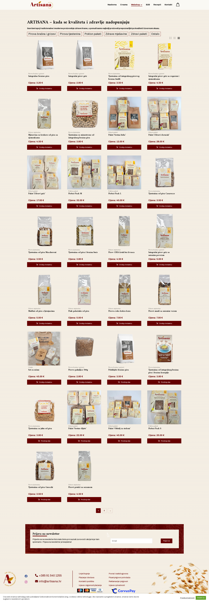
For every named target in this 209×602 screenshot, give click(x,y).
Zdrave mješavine (116, 34)
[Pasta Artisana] (41, 5)
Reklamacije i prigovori (118, 581)
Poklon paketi (93, 34)
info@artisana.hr (50, 581)
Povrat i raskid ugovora (118, 574)
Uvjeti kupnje (84, 574)
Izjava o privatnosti (117, 585)
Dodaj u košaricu (45, 88)
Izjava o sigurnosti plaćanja (90, 585)
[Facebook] (26, 576)
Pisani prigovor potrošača (119, 577)
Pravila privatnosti (187, 598)
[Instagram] (26, 582)
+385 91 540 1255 (50, 575)
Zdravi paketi (139, 34)
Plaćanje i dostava (86, 577)
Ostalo (155, 34)
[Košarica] (178, 4)
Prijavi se (166, 541)
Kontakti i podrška (86, 581)
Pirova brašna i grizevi (42, 34)
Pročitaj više (125, 382)
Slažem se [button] (201, 598)
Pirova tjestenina (70, 34)
